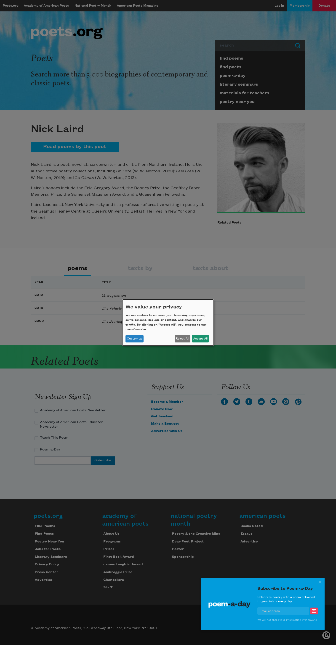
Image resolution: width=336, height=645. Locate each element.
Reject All (182, 338)
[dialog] (168, 322)
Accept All (200, 338)
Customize (134, 338)
